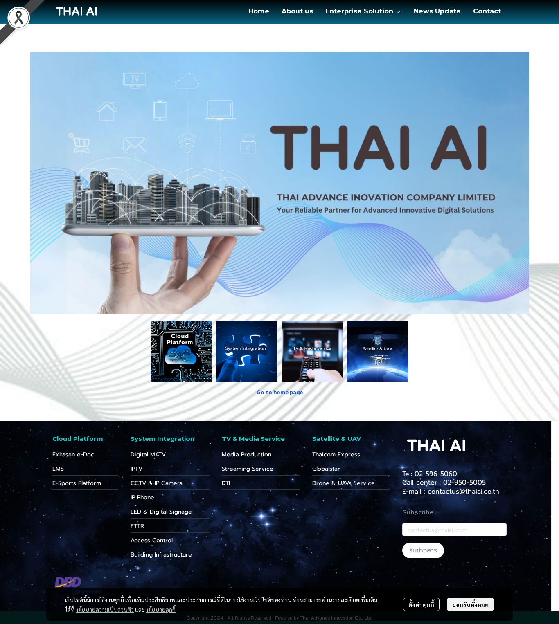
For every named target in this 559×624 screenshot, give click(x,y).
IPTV (136, 469)
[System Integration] (246, 351)
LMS (58, 469)
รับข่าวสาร (423, 550)
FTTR (137, 526)
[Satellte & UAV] (377, 351)
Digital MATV (148, 454)
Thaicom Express (336, 454)
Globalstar (326, 469)
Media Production (246, 454)
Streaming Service (247, 469)
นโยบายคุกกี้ (161, 609)
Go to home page (280, 391)
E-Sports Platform (76, 483)
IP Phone (142, 497)
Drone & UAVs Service (343, 483)
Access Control (152, 540)
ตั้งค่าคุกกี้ (421, 604)
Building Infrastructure (161, 554)
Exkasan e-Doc (73, 454)
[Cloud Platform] (181, 351)
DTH (227, 483)
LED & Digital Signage (161, 511)
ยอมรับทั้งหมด (470, 604)
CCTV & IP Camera (157, 483)
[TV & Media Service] (312, 351)
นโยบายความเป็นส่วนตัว (105, 609)
